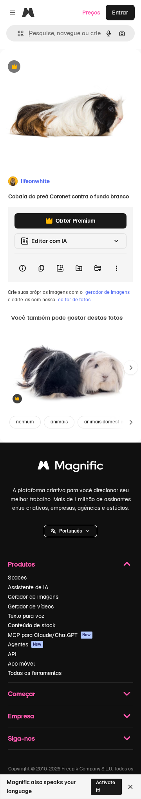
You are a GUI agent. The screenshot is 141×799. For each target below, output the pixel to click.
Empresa (21, 716)
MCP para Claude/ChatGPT (49, 635)
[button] (70, 531)
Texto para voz (26, 615)
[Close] (130, 787)
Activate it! (105, 786)
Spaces (17, 577)
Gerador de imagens (33, 596)
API (12, 654)
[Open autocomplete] (17, 33)
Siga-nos (21, 738)
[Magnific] (70, 467)
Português (70, 531)
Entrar (120, 12)
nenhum (25, 422)
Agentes (25, 644)
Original (50, 67)
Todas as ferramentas (34, 673)
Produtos (21, 564)
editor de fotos (74, 300)
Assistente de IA (28, 587)
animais (59, 422)
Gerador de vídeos (31, 606)
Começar (21, 693)
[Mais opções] (116, 268)
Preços (91, 12)
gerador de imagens (107, 292)
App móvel (21, 663)
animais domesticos (106, 422)
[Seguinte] (131, 367)
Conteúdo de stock (32, 625)
